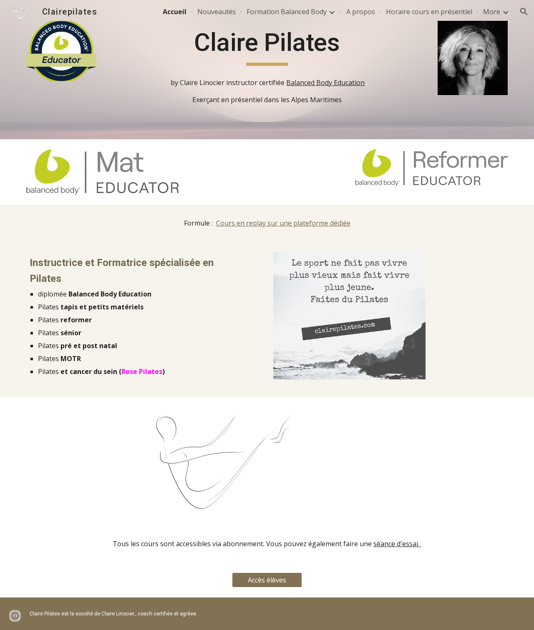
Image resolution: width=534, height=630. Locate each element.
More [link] (491, 11)
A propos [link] (360, 11)
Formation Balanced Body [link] (287, 11)
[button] (524, 12)
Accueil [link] (174, 11)
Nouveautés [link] (216, 11)
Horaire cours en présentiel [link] (429, 11)
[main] (267, 46)
